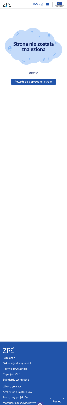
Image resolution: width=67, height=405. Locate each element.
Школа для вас (12, 386)
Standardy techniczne (16, 379)
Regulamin (9, 358)
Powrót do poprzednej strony (34, 81)
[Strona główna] (17, 350)
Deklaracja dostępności (17, 363)
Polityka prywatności (15, 368)
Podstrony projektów (15, 397)
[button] (41, 4)
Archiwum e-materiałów (17, 392)
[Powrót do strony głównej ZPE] (7, 4)
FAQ (35, 4)
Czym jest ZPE (11, 374)
